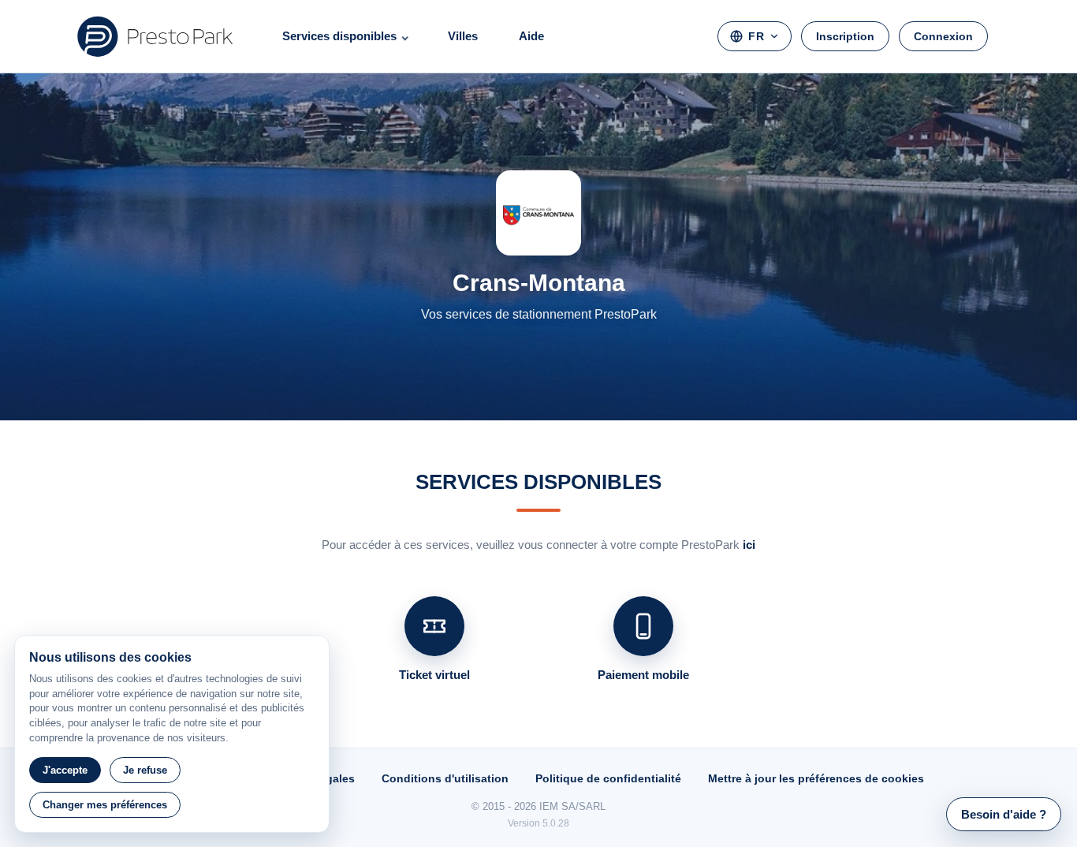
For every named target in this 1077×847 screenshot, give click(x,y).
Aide (531, 36)
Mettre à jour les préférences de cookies (816, 778)
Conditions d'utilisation (445, 778)
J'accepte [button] (65, 770)
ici (749, 544)
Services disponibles (339, 36)
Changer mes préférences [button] (105, 805)
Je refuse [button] (145, 770)
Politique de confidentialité (608, 778)
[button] (1003, 814)
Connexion (943, 36)
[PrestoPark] (155, 36)
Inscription (845, 36)
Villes (463, 36)
